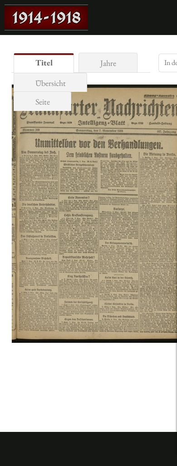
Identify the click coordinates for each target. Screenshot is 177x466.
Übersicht (50, 83)
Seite (42, 101)
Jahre (108, 63)
